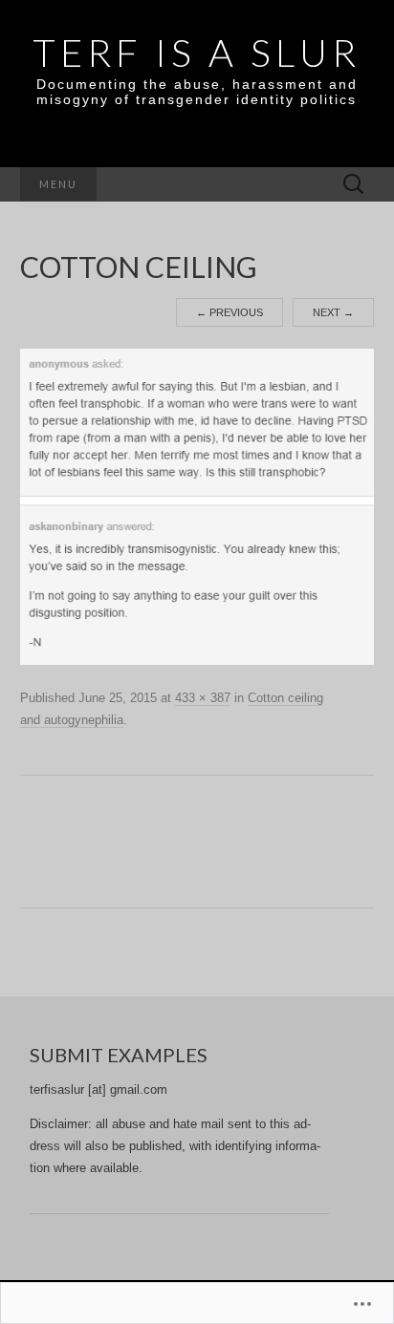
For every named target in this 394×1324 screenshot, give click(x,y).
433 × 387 (202, 698)
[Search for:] (354, 185)
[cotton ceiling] (197, 506)
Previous (229, 312)
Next (333, 312)
